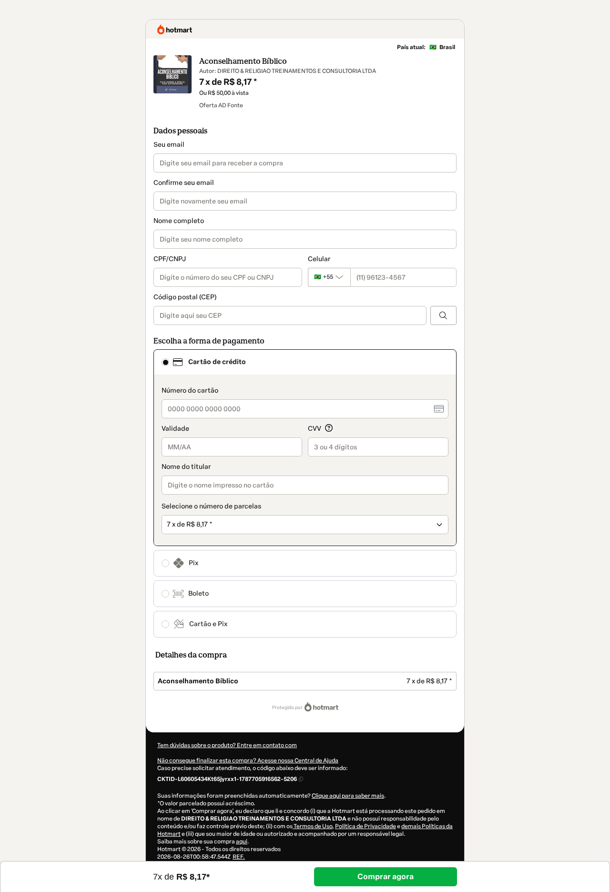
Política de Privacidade (365, 826)
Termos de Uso (312, 826)
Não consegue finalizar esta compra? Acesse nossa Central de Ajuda (247, 760)
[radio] (165, 362)
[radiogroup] (305, 493)
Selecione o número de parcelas (211, 506)
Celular (319, 259)
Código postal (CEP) (184, 297)
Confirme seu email (183, 183)
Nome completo (178, 221)
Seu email (168, 145)
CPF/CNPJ (169, 259)
